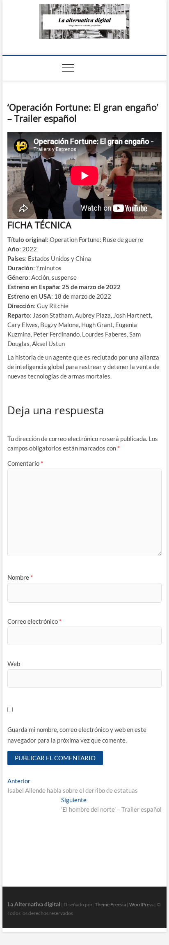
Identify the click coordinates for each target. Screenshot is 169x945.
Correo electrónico (34, 621)
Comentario (25, 463)
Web (13, 663)
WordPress (141, 904)
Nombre (20, 577)
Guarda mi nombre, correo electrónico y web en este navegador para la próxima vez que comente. (76, 735)
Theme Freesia (110, 904)
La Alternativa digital (33, 904)
